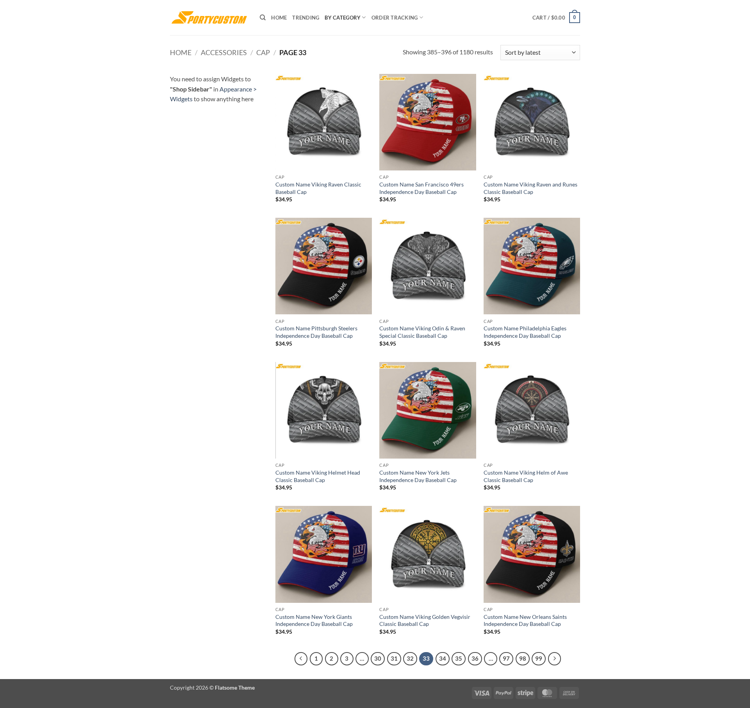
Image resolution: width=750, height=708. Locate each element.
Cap (263, 52)
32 (410, 658)
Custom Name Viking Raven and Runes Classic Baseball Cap (530, 188)
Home (279, 17)
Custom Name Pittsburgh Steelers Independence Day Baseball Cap (316, 332)
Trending (305, 17)
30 (377, 658)
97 (506, 658)
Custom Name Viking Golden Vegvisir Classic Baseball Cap (424, 620)
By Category (343, 17)
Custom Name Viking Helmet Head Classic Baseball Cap (317, 476)
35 (458, 658)
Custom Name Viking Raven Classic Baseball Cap (318, 188)
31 (394, 658)
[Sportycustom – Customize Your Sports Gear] (209, 17)
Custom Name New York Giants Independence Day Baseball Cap (314, 620)
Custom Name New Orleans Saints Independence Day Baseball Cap (525, 620)
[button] (556, 18)
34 (442, 658)
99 (538, 658)
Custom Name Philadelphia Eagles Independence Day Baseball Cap (525, 332)
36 (475, 658)
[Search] (263, 17)
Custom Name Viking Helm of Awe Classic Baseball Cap (526, 476)
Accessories (224, 52)
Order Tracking (394, 17)
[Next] (554, 658)
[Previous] (301, 658)
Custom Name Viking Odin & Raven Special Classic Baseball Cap (422, 332)
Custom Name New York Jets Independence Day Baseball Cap (418, 476)
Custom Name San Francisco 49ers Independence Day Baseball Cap (421, 188)
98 (522, 658)
